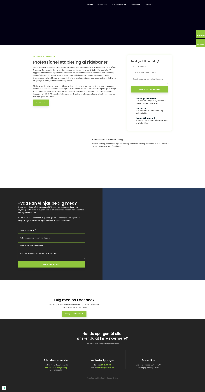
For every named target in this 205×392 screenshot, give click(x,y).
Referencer (135, 4)
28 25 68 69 (106, 365)
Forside (90, 4)
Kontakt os (149, 4)
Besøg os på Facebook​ (74, 314)
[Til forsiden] (44, 7)
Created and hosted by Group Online (102, 378)
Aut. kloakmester (119, 4)
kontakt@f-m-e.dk (105, 367)
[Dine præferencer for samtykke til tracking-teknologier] (4, 388)
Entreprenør (102, 4)
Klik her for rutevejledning (56, 367)
